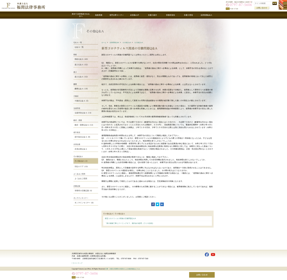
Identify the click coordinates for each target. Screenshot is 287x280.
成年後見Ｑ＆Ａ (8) (82, 137)
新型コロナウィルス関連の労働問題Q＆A (120, 218)
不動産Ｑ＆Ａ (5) (81, 101)
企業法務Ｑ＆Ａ (81, 149)
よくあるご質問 (81, 178)
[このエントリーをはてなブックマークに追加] (162, 204)
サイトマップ (77, 263)
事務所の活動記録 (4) (83, 190)
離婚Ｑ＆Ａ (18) (81, 89)
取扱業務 (98, 15)
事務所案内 (170, 15)
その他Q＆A (126, 42)
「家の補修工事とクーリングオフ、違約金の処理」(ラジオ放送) (129, 223)
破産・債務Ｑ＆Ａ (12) (84, 125)
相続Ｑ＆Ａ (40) (81, 59)
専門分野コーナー (116, 15)
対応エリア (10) (81, 166)
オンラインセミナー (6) (84, 203)
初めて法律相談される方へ (81, 15)
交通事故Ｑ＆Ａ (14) (83, 113)
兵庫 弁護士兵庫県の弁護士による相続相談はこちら (122, 269)
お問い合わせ (261, 8)
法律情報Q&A (206, 15)
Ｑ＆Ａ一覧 (79, 47)
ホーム (103, 42)
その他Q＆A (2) (81, 161)
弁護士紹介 (152, 15)
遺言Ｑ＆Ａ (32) (81, 64)
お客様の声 (134, 15)
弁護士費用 (188, 15)
